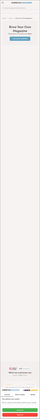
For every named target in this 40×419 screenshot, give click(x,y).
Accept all (20, 410)
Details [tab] (33, 394)
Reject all (20, 415)
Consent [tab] (7, 394)
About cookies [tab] (20, 394)
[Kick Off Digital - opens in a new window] (30, 390)
